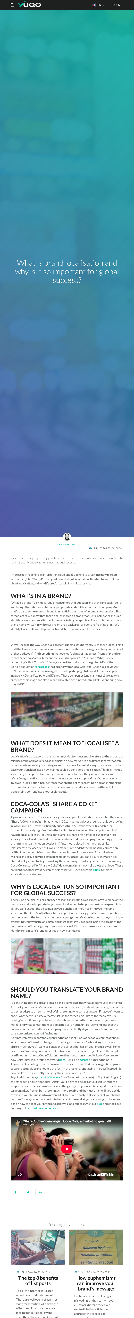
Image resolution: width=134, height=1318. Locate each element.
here (62, 1059)
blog (100, 1103)
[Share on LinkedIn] (40, 1193)
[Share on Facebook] (15, 1193)
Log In (116, 5)
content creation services (43, 1108)
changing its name (48, 1077)
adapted (85, 1059)
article (96, 870)
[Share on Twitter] (28, 1193)
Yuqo (29, 5)
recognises (42, 666)
